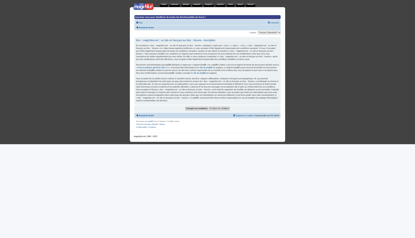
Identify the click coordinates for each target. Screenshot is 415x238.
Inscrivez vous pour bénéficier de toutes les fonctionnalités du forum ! (170, 17)
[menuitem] (139, 23)
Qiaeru (162, 124)
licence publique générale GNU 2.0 (153, 67)
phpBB (150, 121)
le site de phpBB (205, 67)
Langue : (253, 32)
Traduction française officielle (147, 124)
